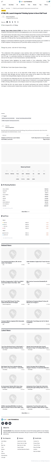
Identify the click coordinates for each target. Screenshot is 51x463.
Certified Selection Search (23, 449)
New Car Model (37, 451)
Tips (40, 4)
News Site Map (37, 447)
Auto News (11, 4)
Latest (4, 4)
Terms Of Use (37, 445)
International (4, 455)
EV (17, 4)
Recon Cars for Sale (22, 443)
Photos (46, 4)
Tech (29, 4)
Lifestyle (3, 457)
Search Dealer (20, 447)
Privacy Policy (37, 443)
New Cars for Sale (21, 445)
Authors (35, 449)
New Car (23, 4)
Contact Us (36, 441)
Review (34, 4)
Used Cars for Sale (21, 441)
